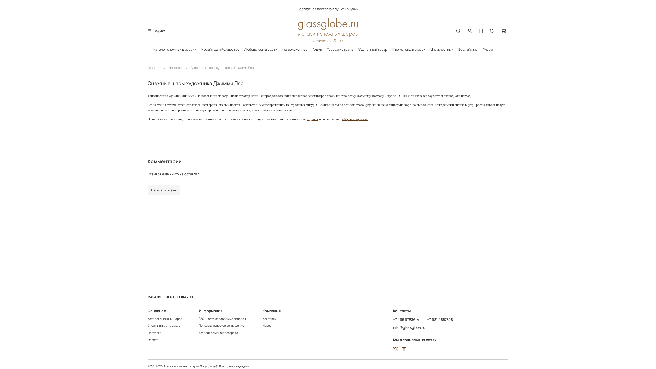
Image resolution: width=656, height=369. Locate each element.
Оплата (153, 340)
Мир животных (441, 49)
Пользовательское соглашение (221, 326)
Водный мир (468, 49)
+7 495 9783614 (406, 319)
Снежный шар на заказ (164, 326)
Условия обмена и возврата (218, 333)
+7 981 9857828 (440, 319)
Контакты (269, 319)
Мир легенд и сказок (408, 49)
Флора (488, 49)
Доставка (154, 333)
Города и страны (340, 49)
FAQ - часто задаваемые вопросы (222, 319)
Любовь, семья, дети (260, 49)
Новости (175, 67)
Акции (317, 49)
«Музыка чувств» (355, 119)
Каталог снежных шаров (172, 49)
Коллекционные (295, 49)
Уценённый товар (372, 49)
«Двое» (313, 119)
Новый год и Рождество (220, 49)
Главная (154, 67)
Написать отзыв (164, 190)
